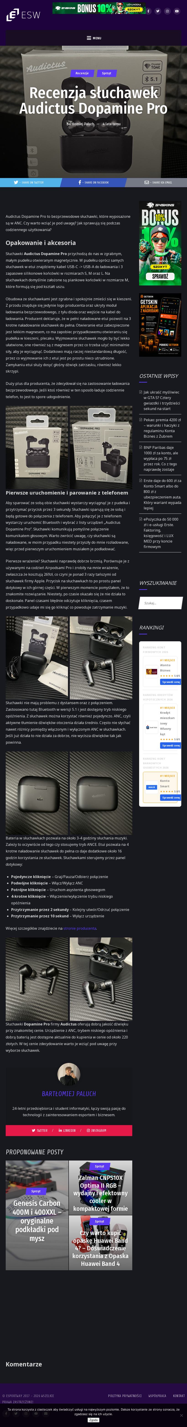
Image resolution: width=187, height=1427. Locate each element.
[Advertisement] (93, 142)
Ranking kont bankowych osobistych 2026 (156, 763)
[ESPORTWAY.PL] (24, 15)
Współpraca (157, 1396)
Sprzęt (107, 73)
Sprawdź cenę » (172, 682)
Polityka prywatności (125, 1396)
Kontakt (179, 1396)
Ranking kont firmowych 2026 (155, 650)
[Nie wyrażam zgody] (181, 1415)
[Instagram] (167, 11)
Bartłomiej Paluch (80, 124)
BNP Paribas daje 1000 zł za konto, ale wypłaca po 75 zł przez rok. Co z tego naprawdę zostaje (161, 458)
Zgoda (93, 1420)
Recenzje (82, 73)
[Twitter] (157, 11)
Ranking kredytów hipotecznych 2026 (158, 697)
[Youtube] (177, 11)
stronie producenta (79, 928)
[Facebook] (148, 11)
